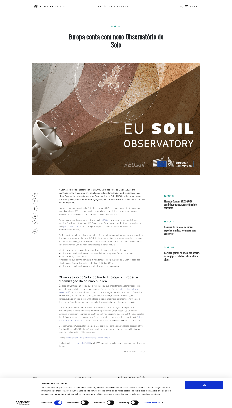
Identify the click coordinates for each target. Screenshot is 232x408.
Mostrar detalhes (152, 403)
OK (204, 385)
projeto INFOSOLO (82, 343)
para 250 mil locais (72, 226)
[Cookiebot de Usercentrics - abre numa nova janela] (23, 403)
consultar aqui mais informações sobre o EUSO (88, 338)
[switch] (85, 402)
